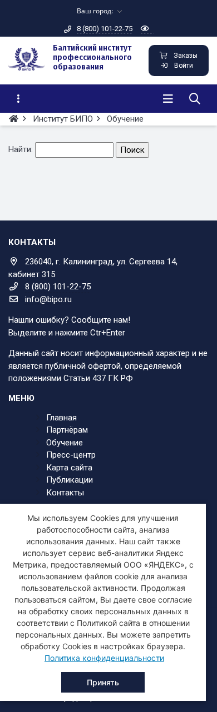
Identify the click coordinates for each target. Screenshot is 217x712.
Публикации (69, 480)
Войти (183, 65)
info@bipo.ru (48, 299)
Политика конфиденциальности (104, 658)
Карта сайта (69, 468)
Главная (61, 418)
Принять (103, 682)
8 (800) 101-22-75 (104, 28)
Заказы (186, 55)
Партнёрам (67, 430)
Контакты (65, 493)
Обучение (64, 443)
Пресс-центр (71, 455)
